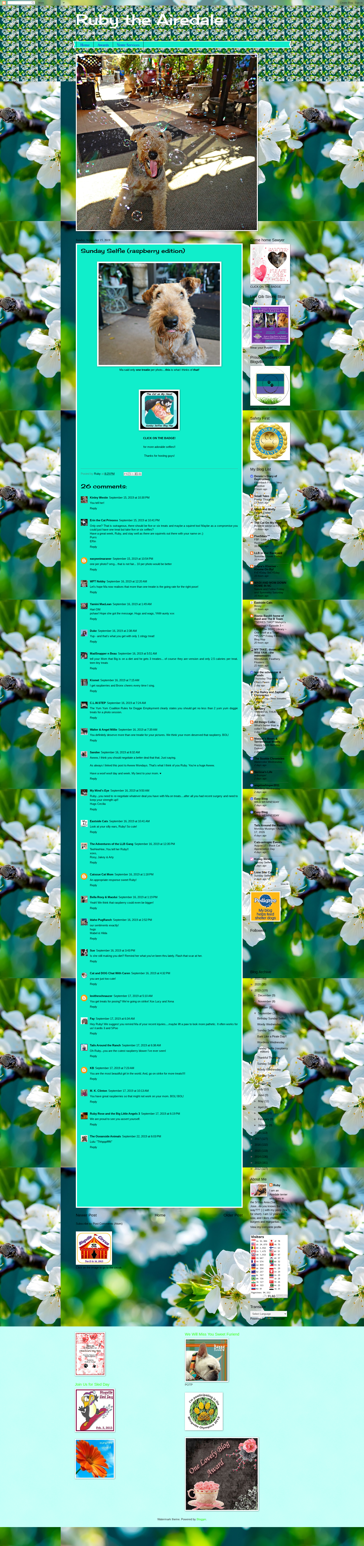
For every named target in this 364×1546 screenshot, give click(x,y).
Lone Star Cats (264, 872)
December (265, 995)
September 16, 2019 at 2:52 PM (132, 919)
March (262, 1113)
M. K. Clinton (98, 1090)
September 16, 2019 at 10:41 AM (129, 821)
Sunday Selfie (265, 1030)
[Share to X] (133, 474)
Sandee (95, 752)
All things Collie (264, 722)
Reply (93, 508)
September (265, 1013)
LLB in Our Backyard (268, 553)
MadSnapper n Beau (103, 653)
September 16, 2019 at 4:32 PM (150, 973)
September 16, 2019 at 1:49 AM (132, 604)
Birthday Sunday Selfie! (271, 1018)
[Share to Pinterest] (140, 474)
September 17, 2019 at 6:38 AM (141, 1045)
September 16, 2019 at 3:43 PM (115, 950)
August (263, 1083)
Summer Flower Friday (268, 556)
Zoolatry (259, 708)
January (263, 1125)
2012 (258, 1168)
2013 (258, 1162)
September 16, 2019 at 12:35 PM (154, 843)
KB (92, 1068)
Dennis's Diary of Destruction (265, 478)
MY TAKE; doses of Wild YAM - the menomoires (267, 652)
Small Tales (261, 496)
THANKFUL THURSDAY (268, 711)
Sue (92, 950)
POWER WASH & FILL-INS (270, 526)
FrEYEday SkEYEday (267, 572)
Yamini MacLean (100, 604)
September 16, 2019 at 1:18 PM (134, 874)
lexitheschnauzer (101, 995)
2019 (258, 990)
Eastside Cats (99, 821)
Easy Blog (261, 798)
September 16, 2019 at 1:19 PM (138, 897)
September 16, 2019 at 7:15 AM (119, 680)
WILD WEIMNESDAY (266, 801)
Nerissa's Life (263, 772)
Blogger (201, 1519)
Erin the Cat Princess (104, 520)
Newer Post (86, 1215)
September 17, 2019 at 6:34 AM (115, 1018)
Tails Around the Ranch (105, 1045)
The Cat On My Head (268, 522)
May (261, 1101)
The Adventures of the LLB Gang (111, 843)
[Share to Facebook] (136, 474)
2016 (258, 1144)
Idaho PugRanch (101, 919)
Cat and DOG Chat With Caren (110, 973)
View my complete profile (265, 1227)
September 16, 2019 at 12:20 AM (127, 581)
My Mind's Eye (99, 790)
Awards (103, 44)
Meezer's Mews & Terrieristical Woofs (267, 740)
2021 (258, 978)
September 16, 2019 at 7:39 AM (137, 729)
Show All (284, 884)
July (261, 1089)
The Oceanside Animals (105, 1136)
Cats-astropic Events (268, 842)
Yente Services (128, 44)
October (263, 1007)
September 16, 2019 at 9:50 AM (129, 790)
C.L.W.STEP (98, 702)
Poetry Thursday (264, 499)
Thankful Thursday (268, 1057)
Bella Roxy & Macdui (103, 897)
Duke (93, 630)
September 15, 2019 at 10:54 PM (133, 558)
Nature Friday (262, 512)
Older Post (233, 1215)
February (264, 1119)
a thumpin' (260, 775)
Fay (92, 1018)
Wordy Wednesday (269, 1024)
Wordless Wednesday (267, 788)
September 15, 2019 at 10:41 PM (139, 520)
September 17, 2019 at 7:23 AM (114, 1068)
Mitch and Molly (264, 509)
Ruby (276, 1185)
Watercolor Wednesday (268, 761)
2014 (258, 1156)
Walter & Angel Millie (103, 729)
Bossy (257, 605)
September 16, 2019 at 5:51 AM (137, 653)
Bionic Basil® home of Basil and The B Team (269, 617)
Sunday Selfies (263, 862)
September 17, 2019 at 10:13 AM (128, 1090)
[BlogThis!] (129, 474)
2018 (258, 1132)
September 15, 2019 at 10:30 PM (129, 497)
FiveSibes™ (262, 536)
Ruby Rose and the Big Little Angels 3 (115, 1113)
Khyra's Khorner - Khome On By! (266, 568)
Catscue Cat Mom (101, 874)
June (261, 1095)
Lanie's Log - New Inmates (270, 698)
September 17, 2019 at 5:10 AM (133, 995)
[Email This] (125, 474)
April (261, 1107)
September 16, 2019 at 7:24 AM (126, 702)
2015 (258, 1150)
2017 (258, 1138)
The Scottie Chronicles (269, 758)
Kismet (94, 680)
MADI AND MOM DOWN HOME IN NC (270, 584)
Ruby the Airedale (150, 19)
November (265, 1001)
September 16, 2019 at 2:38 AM (117, 630)
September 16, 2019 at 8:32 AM (120, 752)
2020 (258, 984)
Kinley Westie (99, 497)
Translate (279, 1318)
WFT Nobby (97, 581)
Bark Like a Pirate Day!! (272, 1036)
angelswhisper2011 (266, 785)
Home (85, 44)
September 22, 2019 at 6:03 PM (141, 1136)
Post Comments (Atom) (107, 1223)
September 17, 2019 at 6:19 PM (160, 1113)
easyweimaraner (100, 558)
